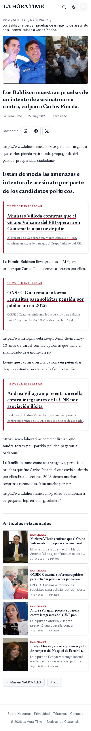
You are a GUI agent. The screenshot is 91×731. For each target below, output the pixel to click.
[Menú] (83, 7)
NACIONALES (39, 20)
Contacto (76, 714)
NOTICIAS (20, 20)
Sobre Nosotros (19, 714)
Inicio (6, 20)
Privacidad (42, 714)
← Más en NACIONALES (23, 682)
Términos (60, 714)
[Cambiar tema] (74, 7)
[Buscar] (64, 7)
